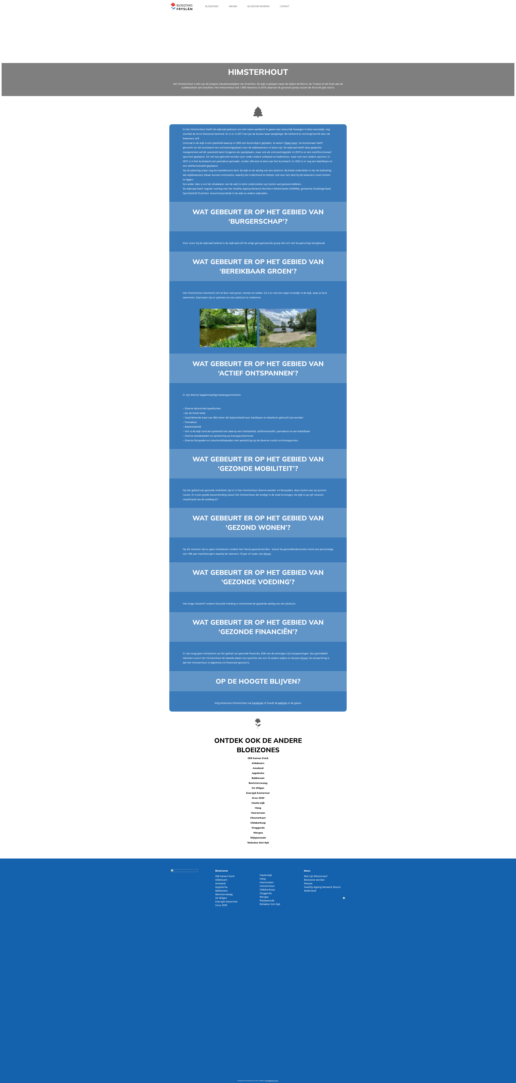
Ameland (258, 768)
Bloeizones (211, 6)
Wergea (258, 832)
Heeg (258, 807)
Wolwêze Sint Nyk (258, 842)
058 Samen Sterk (258, 758)
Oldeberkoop (258, 822)
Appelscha (258, 773)
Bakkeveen (258, 778)
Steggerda (258, 827)
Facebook (257, 703)
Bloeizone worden (258, 6)
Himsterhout (258, 817)
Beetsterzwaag (258, 783)
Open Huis (291, 143)
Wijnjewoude (258, 837)
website (282, 703)
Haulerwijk (258, 802)
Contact (284, 6)
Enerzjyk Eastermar (258, 792)
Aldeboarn (258, 763)
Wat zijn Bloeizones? (316, 876)
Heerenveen (258, 812)
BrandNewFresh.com (272, 1081)
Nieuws (233, 6)
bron (267, 553)
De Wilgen (258, 787)
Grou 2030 (258, 797)
